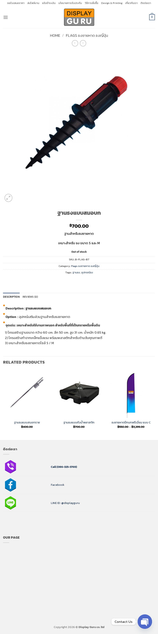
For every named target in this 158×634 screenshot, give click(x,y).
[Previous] (3, 404)
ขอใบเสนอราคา (15, 3)
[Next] (155, 404)
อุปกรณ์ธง (87, 272)
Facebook (57, 484)
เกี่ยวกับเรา (131, 3)
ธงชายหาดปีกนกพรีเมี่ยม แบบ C (131, 422)
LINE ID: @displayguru (65, 503)
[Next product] (75, 43)
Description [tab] (11, 297)
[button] (5, 17)
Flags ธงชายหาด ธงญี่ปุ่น (87, 35)
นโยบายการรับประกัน (70, 3)
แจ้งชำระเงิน (49, 3)
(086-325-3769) (66, 467)
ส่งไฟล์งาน (33, 3)
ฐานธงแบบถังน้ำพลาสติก (78, 422)
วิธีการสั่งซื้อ (91, 3)
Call (53, 467)
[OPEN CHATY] (145, 621)
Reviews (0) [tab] (30, 297)
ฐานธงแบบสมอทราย (27, 422)
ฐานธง (76, 272)
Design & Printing (111, 3)
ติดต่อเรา (146, 3)
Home (55, 35)
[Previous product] (83, 43)
